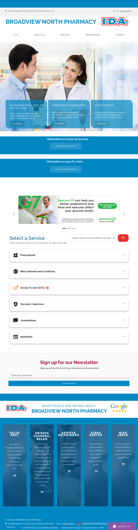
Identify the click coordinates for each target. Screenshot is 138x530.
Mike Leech (123, 433)
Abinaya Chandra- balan (42, 435)
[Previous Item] (4, 86)
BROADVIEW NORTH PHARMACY (51, 21)
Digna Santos (96, 433)
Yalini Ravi (14, 433)
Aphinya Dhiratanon (68, 433)
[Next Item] (133, 86)
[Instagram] (79, 523)
